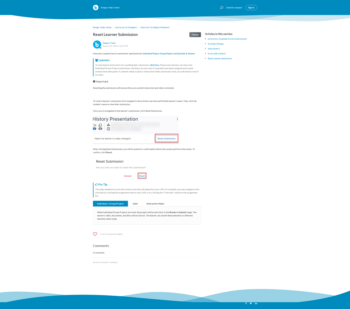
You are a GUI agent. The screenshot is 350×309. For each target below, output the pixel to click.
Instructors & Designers (126, 27)
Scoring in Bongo (216, 43)
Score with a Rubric (217, 53)
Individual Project (151, 53)
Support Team (109, 43)
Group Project (166, 53)
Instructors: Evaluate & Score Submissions (227, 38)
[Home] (95, 7)
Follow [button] (195, 34)
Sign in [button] (251, 7)
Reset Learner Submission (220, 58)
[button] (220, 7)
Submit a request (234, 7)
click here (154, 65)
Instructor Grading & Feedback (155, 27)
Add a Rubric (214, 48)
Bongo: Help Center (102, 27)
